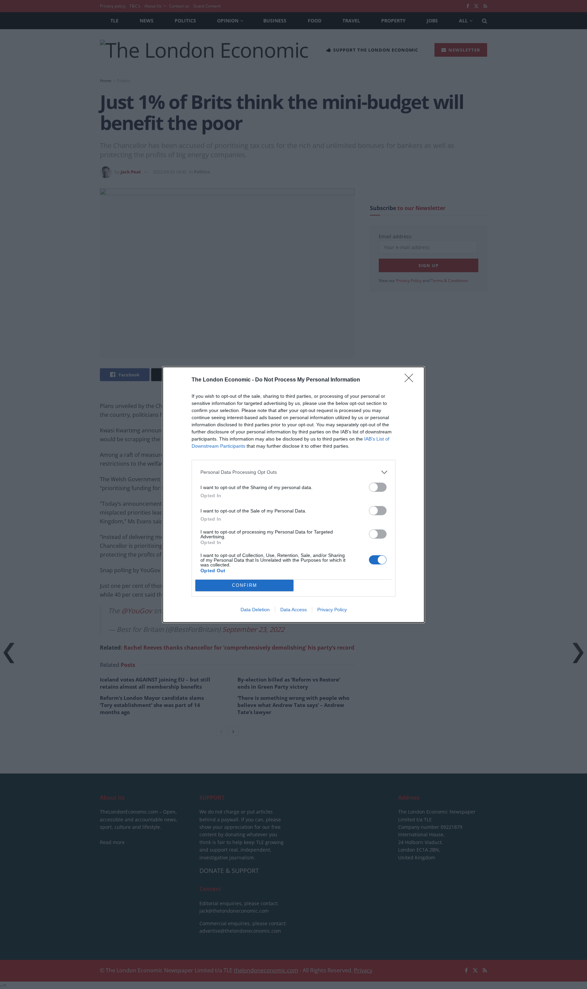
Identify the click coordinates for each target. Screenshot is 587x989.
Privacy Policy (332, 609)
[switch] (378, 487)
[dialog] (293, 494)
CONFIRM (244, 585)
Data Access (293, 609)
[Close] (411, 380)
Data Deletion (255, 609)
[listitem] (293, 472)
